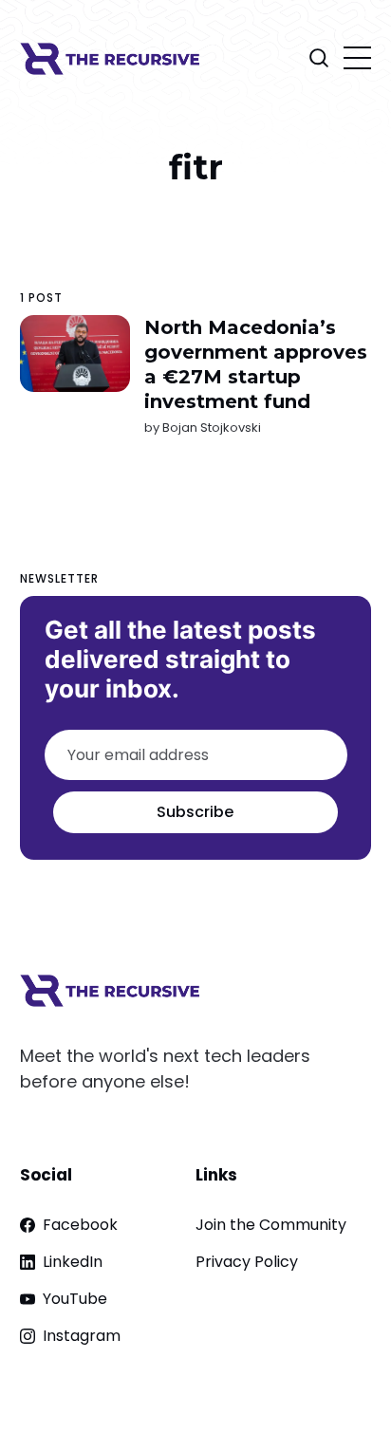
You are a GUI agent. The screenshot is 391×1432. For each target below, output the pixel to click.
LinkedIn (72, 1262)
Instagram (82, 1336)
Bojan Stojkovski (210, 427)
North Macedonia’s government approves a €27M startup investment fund (254, 364)
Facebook (80, 1225)
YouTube (75, 1299)
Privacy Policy (247, 1262)
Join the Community (271, 1225)
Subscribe (195, 812)
